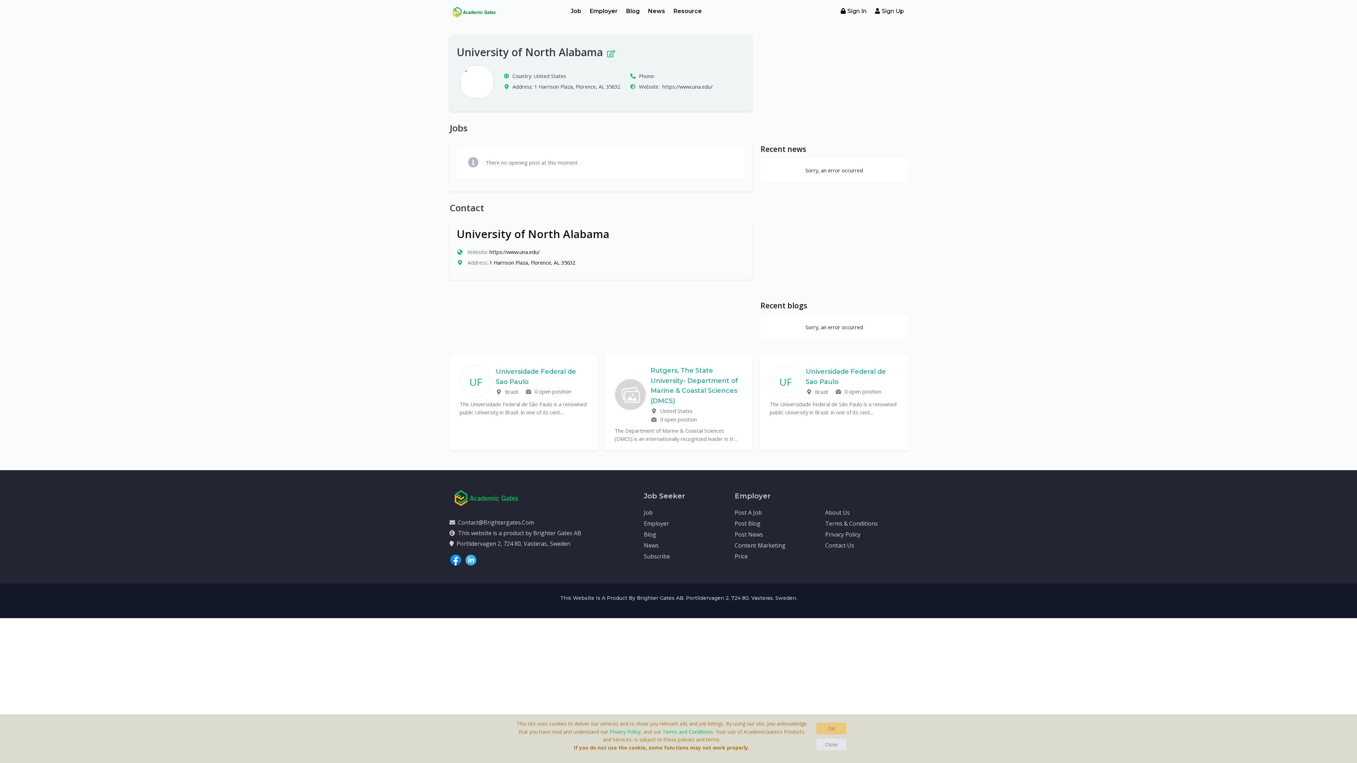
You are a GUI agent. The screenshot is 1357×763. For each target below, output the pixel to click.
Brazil (511, 391)
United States (550, 75)
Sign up (893, 11)
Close (831, 744)
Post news (749, 534)
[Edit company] (610, 52)
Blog (633, 11)
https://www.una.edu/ (687, 86)
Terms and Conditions (688, 731)
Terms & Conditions (851, 523)
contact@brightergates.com (496, 522)
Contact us (839, 545)
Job (576, 11)
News (656, 11)
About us (837, 512)
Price (741, 556)
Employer (604, 11)
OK (831, 728)
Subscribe (657, 556)
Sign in (857, 11)
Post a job (748, 512)
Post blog (747, 523)
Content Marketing (760, 545)
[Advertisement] (833, 84)
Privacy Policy (842, 534)
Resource (688, 11)
